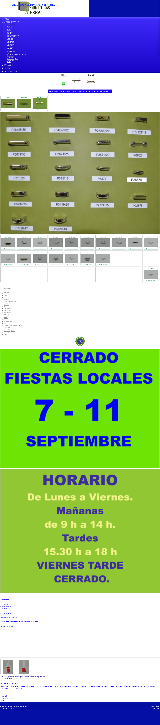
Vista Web (156, 708)
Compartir (3, 696)
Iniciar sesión (155, 706)
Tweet (2, 701)
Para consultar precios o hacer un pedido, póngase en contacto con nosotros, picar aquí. (80, 91)
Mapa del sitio (23, 706)
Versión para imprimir (9, 706)
